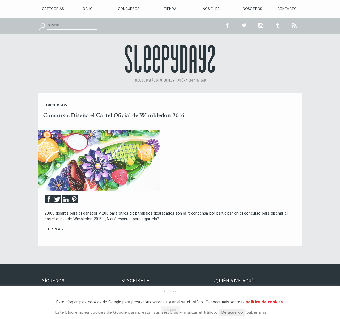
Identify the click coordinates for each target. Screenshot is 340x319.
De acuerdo (232, 312)
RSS (294, 24)
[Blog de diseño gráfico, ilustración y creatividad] (170, 63)
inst (261, 24)
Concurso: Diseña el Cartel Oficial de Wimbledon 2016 (113, 115)
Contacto (287, 8)
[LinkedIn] (66, 200)
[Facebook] (49, 200)
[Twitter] (57, 200)
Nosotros (252, 8)
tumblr (277, 24)
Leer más (53, 229)
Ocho (88, 8)
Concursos (128, 8)
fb (227, 24)
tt (244, 24)
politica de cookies (264, 302)
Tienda (170, 8)
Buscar (42, 26)
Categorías (53, 8)
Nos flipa (211, 8)
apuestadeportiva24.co (18, 275)
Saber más (256, 312)
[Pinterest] (74, 200)
